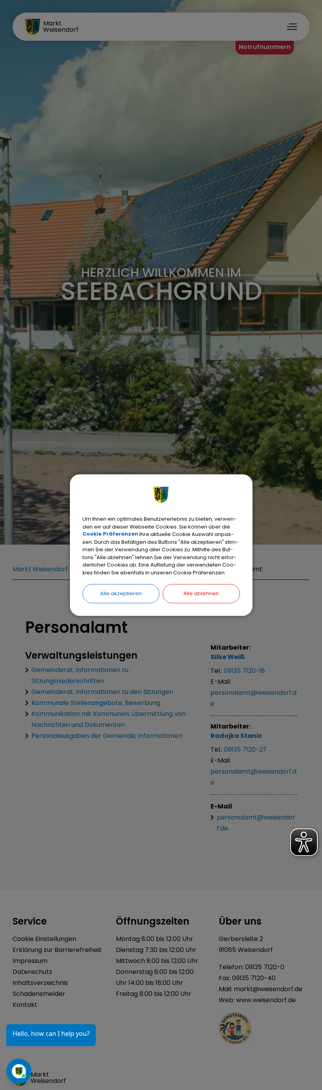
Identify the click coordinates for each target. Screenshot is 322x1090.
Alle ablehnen (201, 593)
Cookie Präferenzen (110, 534)
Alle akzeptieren (121, 593)
